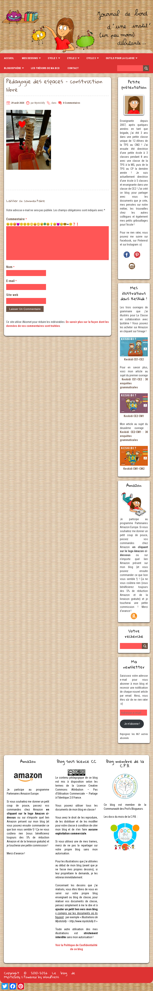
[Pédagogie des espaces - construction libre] (28, 111)
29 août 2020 (17, 103)
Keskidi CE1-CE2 (134, 359)
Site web (12, 295)
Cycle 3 (91, 58)
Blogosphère (12, 68)
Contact (73, 68)
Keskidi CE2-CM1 (134, 416)
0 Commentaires (71, 103)
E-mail (11, 281)
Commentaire (16, 219)
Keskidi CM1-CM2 (133, 468)
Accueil (9, 58)
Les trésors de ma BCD (45, 68)
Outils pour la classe (120, 58)
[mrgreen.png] (44, 224)
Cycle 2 (71, 58)
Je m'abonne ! (132, 723)
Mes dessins (30, 58)
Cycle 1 (52, 58)
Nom (10, 267)
